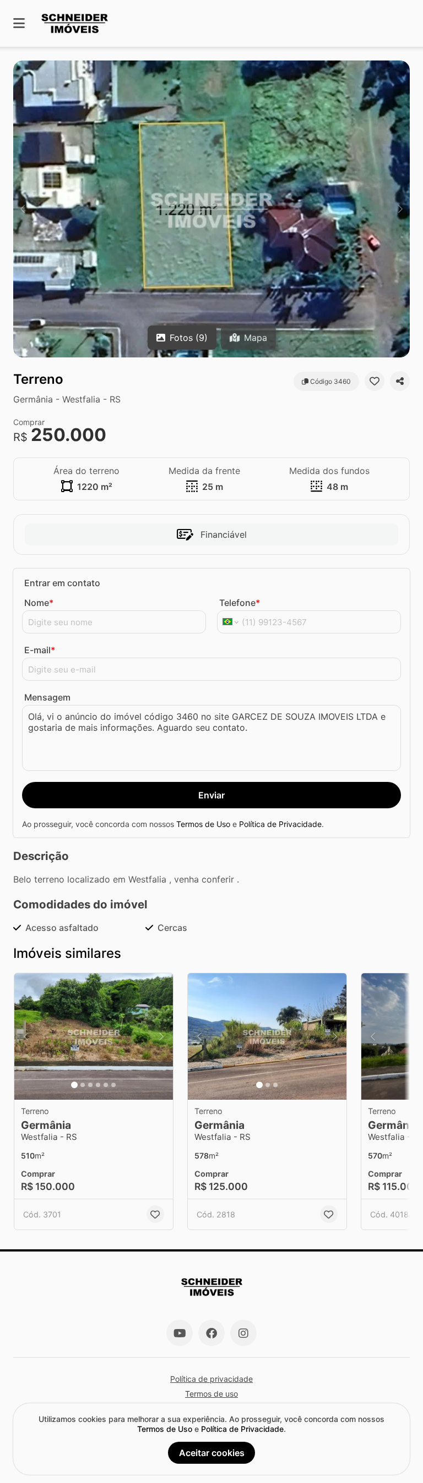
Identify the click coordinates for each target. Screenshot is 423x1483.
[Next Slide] (400, 208)
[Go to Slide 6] (113, 1085)
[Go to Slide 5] (106, 1085)
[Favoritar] (374, 381)
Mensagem (47, 697)
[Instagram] (243, 1333)
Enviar (211, 795)
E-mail (39, 649)
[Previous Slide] (22, 208)
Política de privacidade (211, 1378)
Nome (38, 602)
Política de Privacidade (280, 824)
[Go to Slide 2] (82, 1085)
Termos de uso (211, 1393)
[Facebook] (211, 1333)
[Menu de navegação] (19, 23)
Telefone (239, 602)
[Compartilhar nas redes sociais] (400, 381)
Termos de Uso (203, 824)
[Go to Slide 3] (90, 1085)
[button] (211, 208)
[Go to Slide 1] (74, 1085)
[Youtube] (179, 1333)
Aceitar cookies (212, 1452)
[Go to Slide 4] (98, 1085)
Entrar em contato (62, 582)
